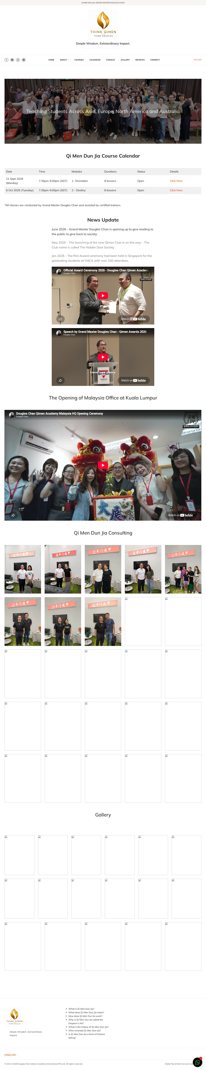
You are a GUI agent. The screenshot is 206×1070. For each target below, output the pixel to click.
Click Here (176, 181)
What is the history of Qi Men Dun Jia (88, 1026)
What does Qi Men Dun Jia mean (85, 1012)
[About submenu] (68, 60)
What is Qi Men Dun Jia (80, 1008)
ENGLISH (197, 60)
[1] (197, 1063)
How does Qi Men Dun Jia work (84, 1016)
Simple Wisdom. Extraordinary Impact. (103, 43)
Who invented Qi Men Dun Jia (84, 1030)
